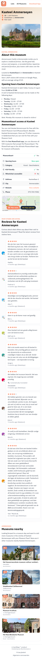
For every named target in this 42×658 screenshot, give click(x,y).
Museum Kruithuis (9, 610)
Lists (12, 4)
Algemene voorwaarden (21, 655)
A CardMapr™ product (19, 647)
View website (34, 188)
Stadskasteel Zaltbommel (12, 586)
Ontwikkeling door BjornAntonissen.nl (21, 649)
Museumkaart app (31, 146)
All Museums (21, 4)
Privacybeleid (21, 652)
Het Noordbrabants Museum (13, 635)
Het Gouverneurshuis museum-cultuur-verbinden (21, 562)
